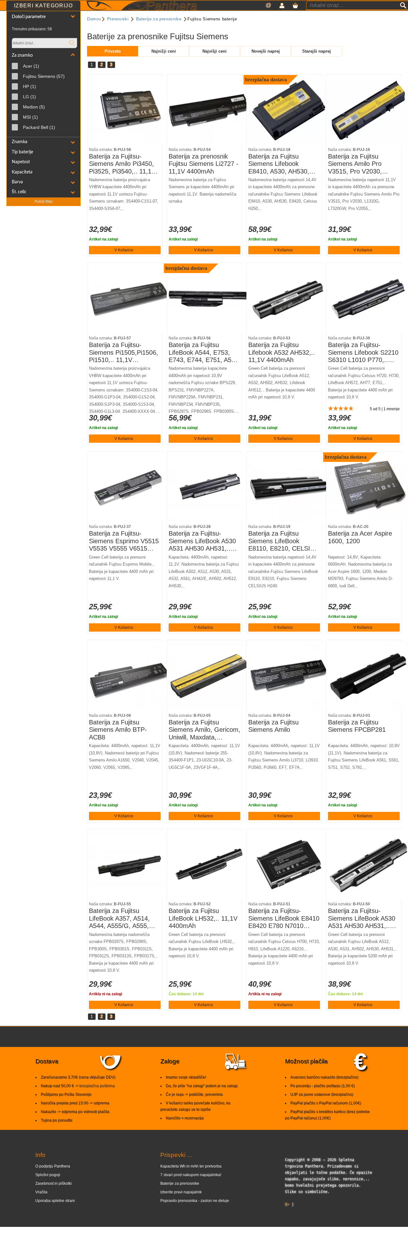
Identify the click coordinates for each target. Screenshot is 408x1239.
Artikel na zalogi (103, 239)
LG (29, 96)
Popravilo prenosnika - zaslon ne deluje (194, 1200)
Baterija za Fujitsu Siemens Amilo (273, 726)
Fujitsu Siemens (44, 76)
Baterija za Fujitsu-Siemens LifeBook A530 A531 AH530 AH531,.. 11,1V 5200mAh (361, 918)
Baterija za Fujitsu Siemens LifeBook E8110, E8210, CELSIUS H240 (283, 541)
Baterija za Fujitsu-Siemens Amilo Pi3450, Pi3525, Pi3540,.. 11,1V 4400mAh (122, 164)
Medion (34, 106)
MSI (30, 117)
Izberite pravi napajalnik (181, 1192)
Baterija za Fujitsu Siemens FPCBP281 (357, 726)
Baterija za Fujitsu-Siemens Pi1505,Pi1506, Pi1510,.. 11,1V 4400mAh (123, 352)
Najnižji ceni (163, 51)
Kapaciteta (22, 172)
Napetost (21, 162)
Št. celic (19, 191)
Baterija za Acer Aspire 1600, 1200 (360, 537)
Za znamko (22, 55)
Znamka (19, 141)
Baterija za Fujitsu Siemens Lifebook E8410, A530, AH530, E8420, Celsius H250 (278, 164)
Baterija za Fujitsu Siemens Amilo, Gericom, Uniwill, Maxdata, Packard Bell (204, 730)
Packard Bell (39, 127)
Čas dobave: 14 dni (186, 994)
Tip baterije (22, 152)
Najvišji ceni (214, 51)
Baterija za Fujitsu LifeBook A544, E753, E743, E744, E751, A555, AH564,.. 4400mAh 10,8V (204, 352)
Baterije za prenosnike (179, 1183)
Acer (31, 66)
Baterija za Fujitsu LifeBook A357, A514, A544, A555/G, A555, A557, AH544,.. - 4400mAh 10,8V (119, 918)
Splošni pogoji (47, 1175)
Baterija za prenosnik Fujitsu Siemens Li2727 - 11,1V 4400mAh (203, 164)
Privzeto (113, 51)
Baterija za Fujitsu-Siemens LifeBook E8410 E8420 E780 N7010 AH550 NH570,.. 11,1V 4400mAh (283, 918)
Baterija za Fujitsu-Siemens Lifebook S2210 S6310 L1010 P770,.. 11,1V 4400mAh (363, 352)
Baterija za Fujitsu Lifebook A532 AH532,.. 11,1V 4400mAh (281, 352)
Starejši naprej (316, 51)
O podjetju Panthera (52, 1166)
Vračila (41, 1192)
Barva (17, 182)
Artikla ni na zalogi (105, 994)
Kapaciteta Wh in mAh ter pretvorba (191, 1166)
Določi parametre (29, 16)
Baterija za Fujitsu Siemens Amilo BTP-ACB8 (118, 730)
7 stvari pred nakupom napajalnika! (190, 1175)
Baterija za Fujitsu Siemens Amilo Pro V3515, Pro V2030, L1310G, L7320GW (355, 164)
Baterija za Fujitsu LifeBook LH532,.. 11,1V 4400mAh (203, 918)
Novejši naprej (265, 51)
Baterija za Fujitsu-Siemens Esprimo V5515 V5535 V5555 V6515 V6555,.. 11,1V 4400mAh (124, 541)
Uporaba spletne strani (55, 1200)
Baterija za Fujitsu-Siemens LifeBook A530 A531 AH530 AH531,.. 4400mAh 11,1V (202, 541)
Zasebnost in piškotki (53, 1183)
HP (29, 86)
